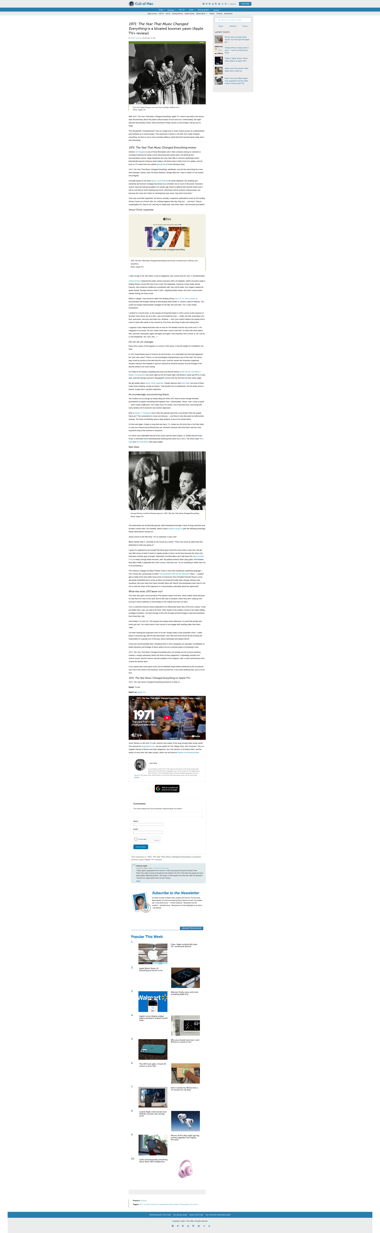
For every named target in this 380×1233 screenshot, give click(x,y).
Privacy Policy (205, 633)
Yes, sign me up (190, 628)
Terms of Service (193, 633)
